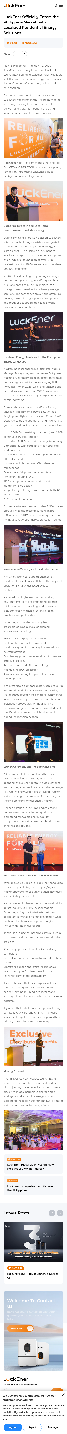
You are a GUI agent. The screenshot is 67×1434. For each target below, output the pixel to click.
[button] (52, 1213)
